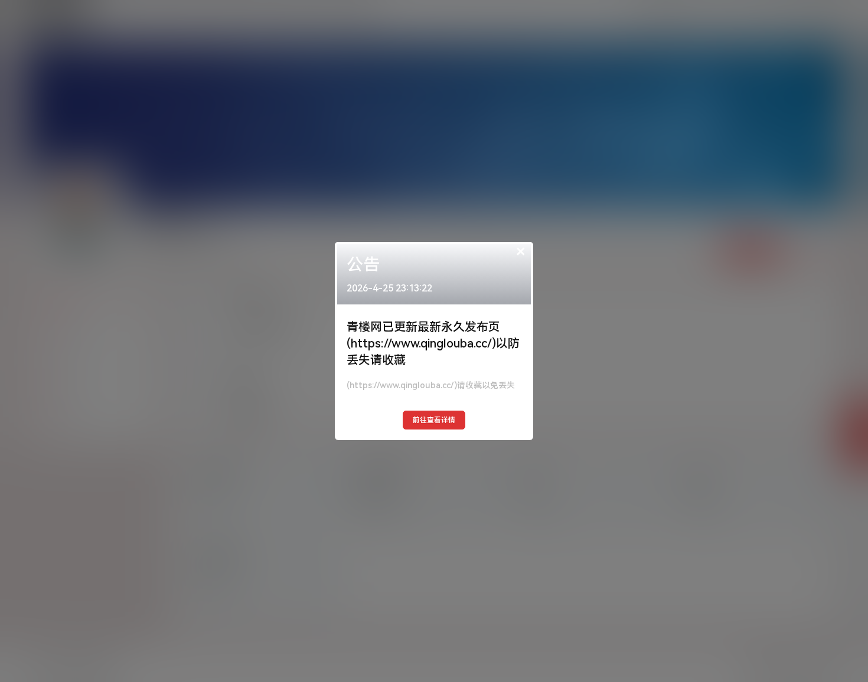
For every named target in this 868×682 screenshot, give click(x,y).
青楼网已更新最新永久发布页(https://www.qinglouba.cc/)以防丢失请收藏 (433, 343)
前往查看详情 (434, 420)
